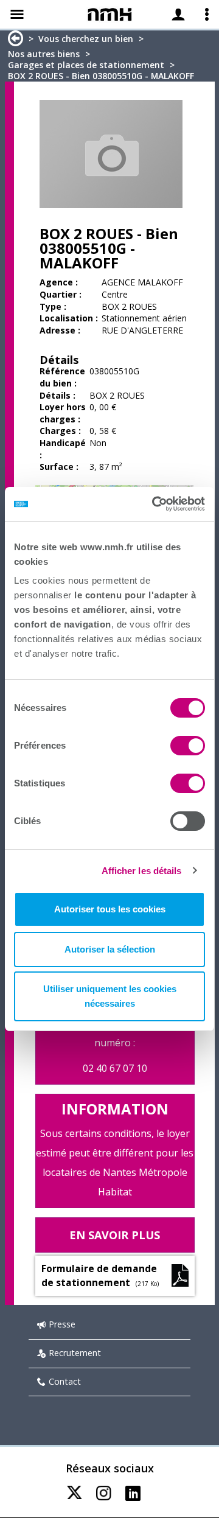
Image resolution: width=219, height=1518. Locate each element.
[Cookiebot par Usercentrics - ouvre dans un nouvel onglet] (154, 504)
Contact (65, 1381)
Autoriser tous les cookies (109, 909)
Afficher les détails (142, 871)
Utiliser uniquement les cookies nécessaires (109, 996)
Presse (62, 1324)
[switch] (187, 745)
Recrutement (75, 1353)
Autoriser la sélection (109, 949)
